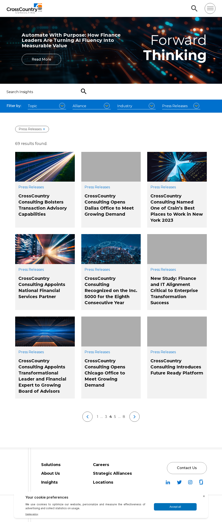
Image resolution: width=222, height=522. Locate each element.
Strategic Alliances (112, 473)
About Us (50, 473)
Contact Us (187, 468)
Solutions (50, 464)
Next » (134, 417)
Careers (101, 464)
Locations (103, 482)
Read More (41, 59)
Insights (49, 482)
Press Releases (30, 129)
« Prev (87, 417)
